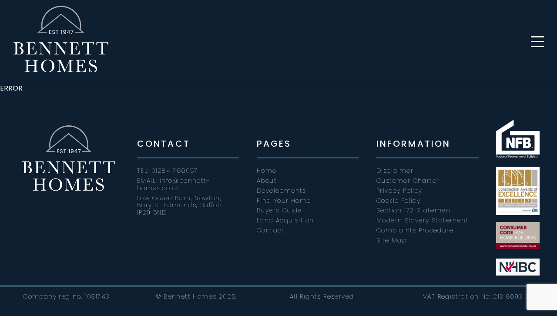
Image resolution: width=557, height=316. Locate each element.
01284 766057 (174, 170)
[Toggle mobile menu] (537, 41)
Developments (281, 190)
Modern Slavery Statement (422, 220)
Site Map (391, 240)
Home (267, 170)
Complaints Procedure (414, 230)
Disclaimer (394, 170)
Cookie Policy (398, 200)
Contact (271, 230)
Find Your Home (284, 200)
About (267, 180)
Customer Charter (407, 180)
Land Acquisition (285, 220)
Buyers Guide (279, 210)
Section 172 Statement (414, 210)
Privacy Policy (399, 190)
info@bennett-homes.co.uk (173, 184)
